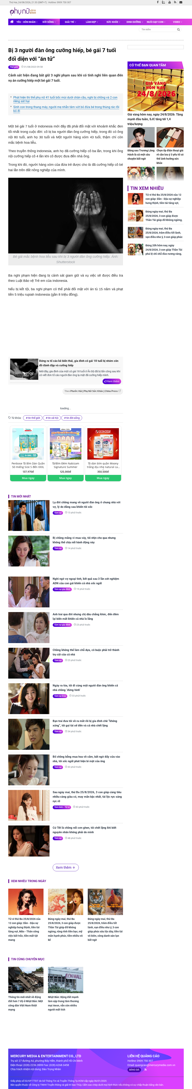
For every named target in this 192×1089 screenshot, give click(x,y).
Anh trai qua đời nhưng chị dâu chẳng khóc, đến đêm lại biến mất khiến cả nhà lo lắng (86, 616)
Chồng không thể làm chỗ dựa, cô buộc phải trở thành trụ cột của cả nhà (86, 652)
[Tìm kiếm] (178, 29)
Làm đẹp (91, 22)
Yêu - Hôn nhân (26, 22)
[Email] (181, 2)
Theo (91, 391)
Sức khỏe (112, 22)
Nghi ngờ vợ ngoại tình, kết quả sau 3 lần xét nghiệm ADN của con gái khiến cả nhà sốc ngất (86, 581)
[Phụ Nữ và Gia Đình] (23, 11)
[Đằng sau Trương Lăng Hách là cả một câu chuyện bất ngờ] (141, 137)
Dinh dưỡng (134, 22)
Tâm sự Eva (60, 696)
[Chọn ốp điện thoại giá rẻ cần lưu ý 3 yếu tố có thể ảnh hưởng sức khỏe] (170, 137)
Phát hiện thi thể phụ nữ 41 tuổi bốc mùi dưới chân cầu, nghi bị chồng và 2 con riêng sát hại (65, 99)
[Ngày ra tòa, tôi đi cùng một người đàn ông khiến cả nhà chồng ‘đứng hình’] (29, 698)
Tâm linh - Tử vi (62, 807)
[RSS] (176, 2)
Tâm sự (58, 513)
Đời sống (48, 22)
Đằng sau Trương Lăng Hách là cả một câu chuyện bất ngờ (141, 154)
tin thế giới (34, 417)
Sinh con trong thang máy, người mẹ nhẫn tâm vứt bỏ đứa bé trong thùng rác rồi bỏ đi (66, 109)
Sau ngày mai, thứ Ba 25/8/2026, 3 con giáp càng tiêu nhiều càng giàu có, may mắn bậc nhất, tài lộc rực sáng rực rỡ (87, 797)
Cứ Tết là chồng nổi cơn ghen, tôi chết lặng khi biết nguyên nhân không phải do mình (84, 830)
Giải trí (70, 22)
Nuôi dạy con (155, 22)
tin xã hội (53, 417)
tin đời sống (73, 417)
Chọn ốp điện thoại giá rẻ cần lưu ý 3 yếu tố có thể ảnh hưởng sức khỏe (170, 156)
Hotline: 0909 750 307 (59, 2)
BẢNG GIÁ (134, 1069)
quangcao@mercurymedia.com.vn (155, 1065)
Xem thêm (113, 381)
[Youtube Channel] (170, 2)
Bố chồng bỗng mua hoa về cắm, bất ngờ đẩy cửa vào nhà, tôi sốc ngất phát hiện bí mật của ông (86, 759)
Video (177, 22)
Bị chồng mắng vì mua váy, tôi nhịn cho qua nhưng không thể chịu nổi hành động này (84, 540)
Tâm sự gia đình (62, 589)
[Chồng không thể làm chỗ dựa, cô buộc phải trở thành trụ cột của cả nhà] (29, 663)
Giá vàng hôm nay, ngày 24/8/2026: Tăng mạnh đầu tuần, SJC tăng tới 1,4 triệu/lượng (155, 119)
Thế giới (14, 67)
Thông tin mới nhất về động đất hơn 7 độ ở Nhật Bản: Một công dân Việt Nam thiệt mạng (25, 1003)
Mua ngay (28, 478)
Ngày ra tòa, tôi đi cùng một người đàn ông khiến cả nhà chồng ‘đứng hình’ (85, 688)
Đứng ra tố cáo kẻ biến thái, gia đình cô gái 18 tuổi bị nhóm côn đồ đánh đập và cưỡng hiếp (78, 363)
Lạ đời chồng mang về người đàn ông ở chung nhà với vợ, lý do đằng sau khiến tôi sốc (86, 505)
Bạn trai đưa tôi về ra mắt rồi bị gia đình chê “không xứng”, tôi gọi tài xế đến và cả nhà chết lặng (85, 723)
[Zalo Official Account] (164, 2)
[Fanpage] (158, 2)
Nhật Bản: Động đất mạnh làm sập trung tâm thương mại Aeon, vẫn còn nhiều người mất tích (63, 1003)
